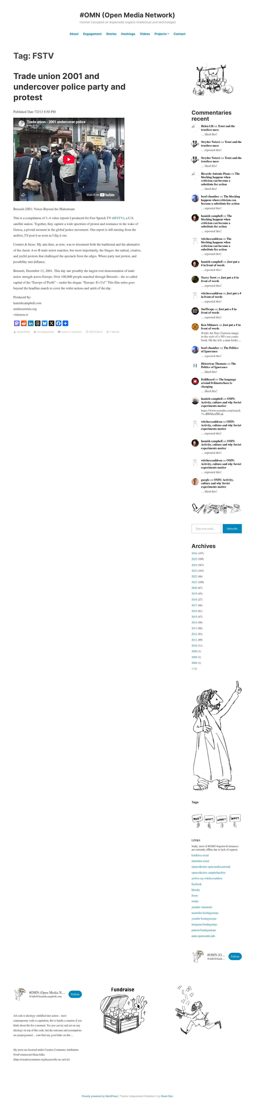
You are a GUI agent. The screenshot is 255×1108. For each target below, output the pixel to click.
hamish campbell (212, 216)
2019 (194, 593)
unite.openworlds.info (203, 936)
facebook (197, 884)
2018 (194, 599)
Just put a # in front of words (220, 263)
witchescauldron (211, 238)
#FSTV (118, 218)
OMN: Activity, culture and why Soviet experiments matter (221, 402)
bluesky (196, 889)
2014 (194, 622)
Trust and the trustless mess (218, 128)
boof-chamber (210, 196)
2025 (194, 559)
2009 (194, 651)
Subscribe (232, 528)
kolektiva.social (200, 855)
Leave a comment (71, 331)
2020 (194, 588)
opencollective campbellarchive (209, 872)
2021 (194, 582)
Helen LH (207, 126)
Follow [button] (235, 956)
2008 (194, 657)
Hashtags (128, 34)
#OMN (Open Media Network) (127, 15)
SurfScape (207, 309)
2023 (194, 570)
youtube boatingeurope (204, 918)
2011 (194, 639)
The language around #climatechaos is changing (218, 383)
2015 (194, 616)
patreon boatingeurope (204, 930)
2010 (194, 645)
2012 (194, 634)
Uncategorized (45, 331)
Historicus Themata (214, 363)
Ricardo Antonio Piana (215, 173)
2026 (194, 553)
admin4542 (23, 331)
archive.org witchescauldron (207, 878)
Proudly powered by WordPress (100, 1096)
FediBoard (207, 379)
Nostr (195, 895)
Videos (145, 34)
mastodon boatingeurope (205, 913)
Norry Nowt (208, 277)
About (74, 34)
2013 (194, 628)
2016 (194, 611)
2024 (194, 565)
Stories (111, 34)
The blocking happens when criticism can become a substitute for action (220, 178)
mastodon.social (200, 861)
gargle (205, 480)
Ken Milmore (209, 325)
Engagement (92, 34)
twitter (195, 901)
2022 (194, 576)
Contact (179, 34)
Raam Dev (167, 1096)
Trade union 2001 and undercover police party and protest (69, 86)
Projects (161, 34)
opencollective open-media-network (211, 866)
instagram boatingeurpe (204, 924)
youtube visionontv (202, 907)
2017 (194, 605)
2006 (194, 663)
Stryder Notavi (210, 142)
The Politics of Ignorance (218, 365)
